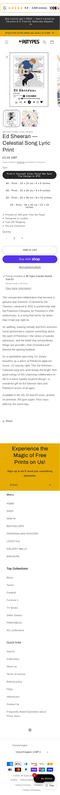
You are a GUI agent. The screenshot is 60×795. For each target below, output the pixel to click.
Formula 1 (12, 600)
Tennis (10, 585)
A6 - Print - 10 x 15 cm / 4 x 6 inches (28, 183)
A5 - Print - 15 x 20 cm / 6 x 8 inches (28, 190)
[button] (6, 42)
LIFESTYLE (13, 541)
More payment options (30, 267)
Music (10, 577)
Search (11, 651)
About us (12, 666)
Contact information (31, 790)
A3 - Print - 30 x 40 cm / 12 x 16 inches (29, 205)
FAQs (10, 689)
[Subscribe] (49, 485)
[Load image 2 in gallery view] (30, 118)
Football (11, 592)
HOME (10, 503)
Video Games (14, 615)
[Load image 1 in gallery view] (11, 118)
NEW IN (11, 518)
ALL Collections (15, 630)
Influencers (13, 696)
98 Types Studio (28, 776)
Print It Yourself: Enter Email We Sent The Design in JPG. (29, 174)
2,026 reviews (39, 8)
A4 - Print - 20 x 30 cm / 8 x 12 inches (29, 197)
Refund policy (14, 681)
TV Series (12, 607)
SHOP (10, 511)
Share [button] (9, 421)
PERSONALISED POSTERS (22, 533)
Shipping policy (41, 785)
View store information (18, 288)
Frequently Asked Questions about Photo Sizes (26, 713)
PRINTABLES (14, 622)
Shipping (21, 162)
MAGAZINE (13, 556)
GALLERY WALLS (17, 548)
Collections (13, 659)
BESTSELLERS (15, 526)
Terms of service (16, 674)
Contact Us (13, 704)
